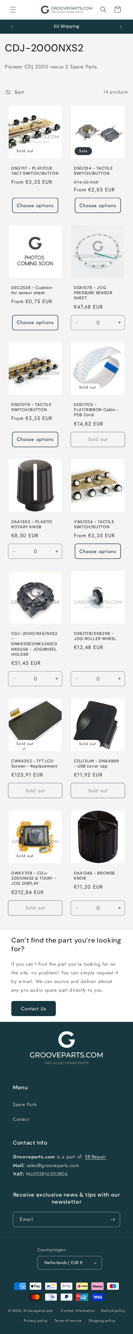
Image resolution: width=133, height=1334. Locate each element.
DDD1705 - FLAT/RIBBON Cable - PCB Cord (96, 409)
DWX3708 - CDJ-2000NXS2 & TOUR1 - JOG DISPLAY (33, 878)
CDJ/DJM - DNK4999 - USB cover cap (96, 764)
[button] (13, 10)
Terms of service (68, 1320)
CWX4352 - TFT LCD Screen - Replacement (34, 764)
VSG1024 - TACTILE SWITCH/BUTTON (94, 524)
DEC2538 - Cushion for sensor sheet (31, 290)
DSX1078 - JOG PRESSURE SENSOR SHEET (93, 293)
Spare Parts (25, 1104)
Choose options (35, 205)
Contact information (78, 1310)
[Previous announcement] (12, 27)
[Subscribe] (113, 1219)
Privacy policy (36, 1320)
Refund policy (113, 1310)
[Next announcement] (121, 27)
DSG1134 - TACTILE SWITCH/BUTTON (93, 171)
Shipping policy (102, 1320)
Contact (21, 1119)
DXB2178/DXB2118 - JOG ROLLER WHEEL (95, 636)
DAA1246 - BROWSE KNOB (94, 876)
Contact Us (33, 1008)
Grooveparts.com (38, 1310)
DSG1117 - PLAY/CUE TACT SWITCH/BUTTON (34, 171)
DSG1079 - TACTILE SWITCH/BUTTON (31, 407)
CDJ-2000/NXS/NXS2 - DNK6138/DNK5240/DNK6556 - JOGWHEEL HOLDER (34, 644)
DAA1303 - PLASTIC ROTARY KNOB (32, 524)
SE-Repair (95, 1156)
